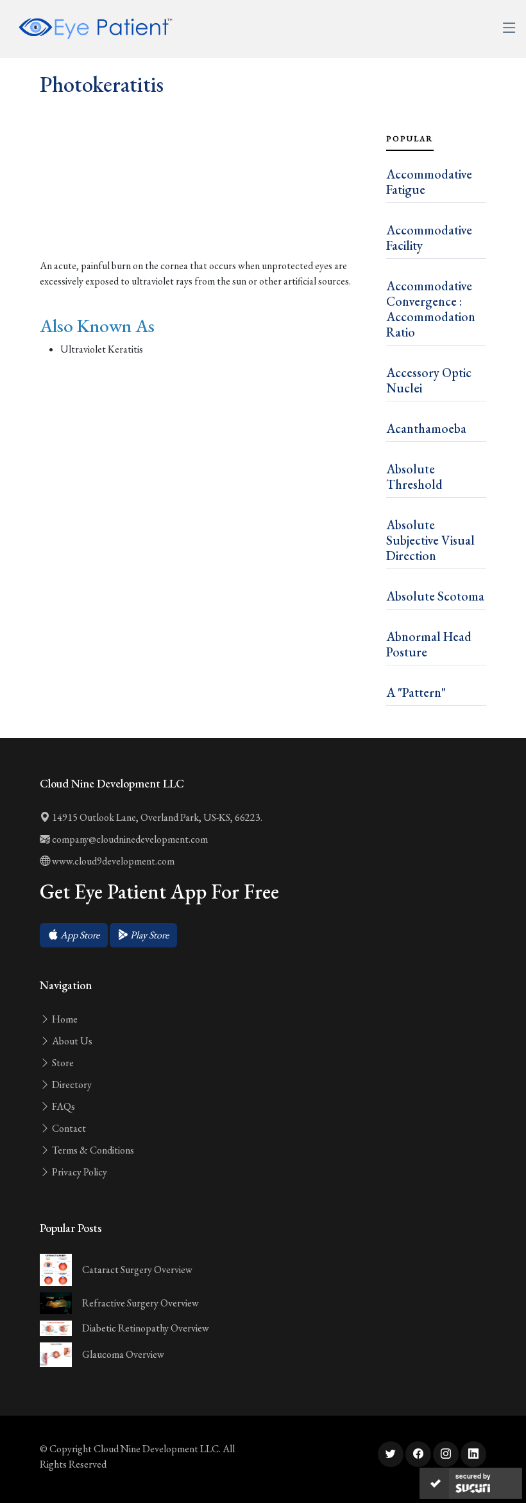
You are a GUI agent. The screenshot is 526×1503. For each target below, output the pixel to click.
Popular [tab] (410, 139)
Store (62, 1062)
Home (64, 1019)
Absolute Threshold (414, 477)
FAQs (62, 1106)
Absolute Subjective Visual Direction (430, 540)
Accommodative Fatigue (429, 182)
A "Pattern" (416, 692)
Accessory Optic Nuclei (428, 380)
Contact (68, 1128)
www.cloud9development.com (112, 861)
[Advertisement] (205, 206)
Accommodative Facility (429, 238)
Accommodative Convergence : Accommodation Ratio (430, 308)
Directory (71, 1084)
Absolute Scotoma (435, 596)
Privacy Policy (78, 1172)
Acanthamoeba (426, 428)
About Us (71, 1041)
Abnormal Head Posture (428, 644)
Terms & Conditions (92, 1150)
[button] (74, 935)
